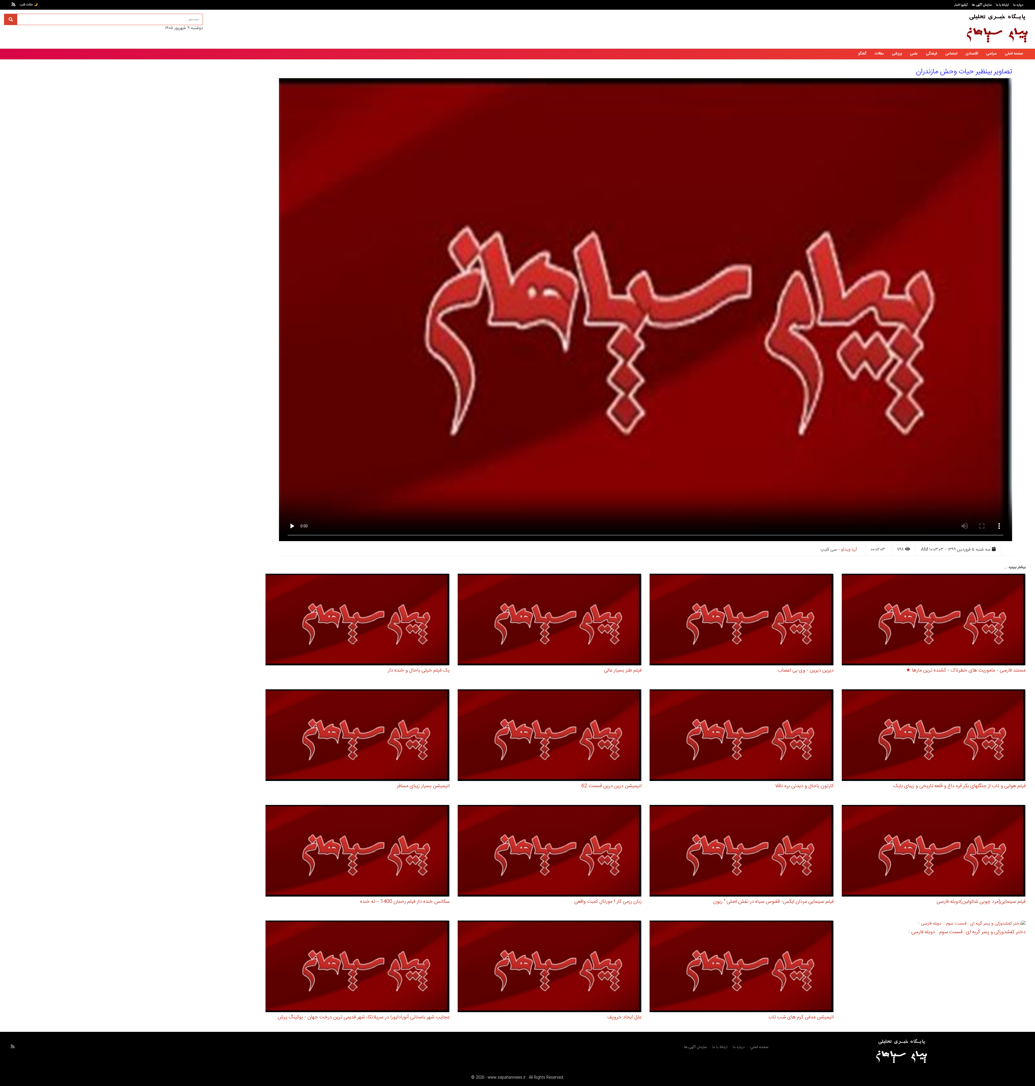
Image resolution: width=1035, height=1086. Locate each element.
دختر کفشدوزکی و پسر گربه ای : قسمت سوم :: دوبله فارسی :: (967, 932)
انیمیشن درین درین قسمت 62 (611, 786)
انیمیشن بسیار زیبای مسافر (423, 786)
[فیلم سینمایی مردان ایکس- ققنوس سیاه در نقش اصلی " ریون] (742, 851)
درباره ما (1018, 5)
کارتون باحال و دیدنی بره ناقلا (804, 786)
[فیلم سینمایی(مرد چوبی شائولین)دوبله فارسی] (934, 851)
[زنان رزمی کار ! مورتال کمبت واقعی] (550, 851)
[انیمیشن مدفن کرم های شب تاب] (742, 967)
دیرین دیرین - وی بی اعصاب (806, 670)
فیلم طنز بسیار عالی (622, 670)
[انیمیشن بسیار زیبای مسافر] (357, 736)
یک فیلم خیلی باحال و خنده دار (419, 670)
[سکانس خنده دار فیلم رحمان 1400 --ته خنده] (357, 851)
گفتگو (862, 53)
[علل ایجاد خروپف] (550, 967)
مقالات (879, 53)
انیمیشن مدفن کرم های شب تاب (801, 1017)
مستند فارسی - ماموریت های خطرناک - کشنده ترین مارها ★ (966, 670)
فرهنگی (931, 53)
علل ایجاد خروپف (624, 1017)
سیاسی (991, 53)
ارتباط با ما (1002, 5)
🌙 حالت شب (29, 4)
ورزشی (897, 53)
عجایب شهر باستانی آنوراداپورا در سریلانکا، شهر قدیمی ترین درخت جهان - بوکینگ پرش (364, 1017)
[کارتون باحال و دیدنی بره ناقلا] (742, 736)
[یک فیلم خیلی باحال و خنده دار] (357, 620)
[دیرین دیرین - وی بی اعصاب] (742, 620)
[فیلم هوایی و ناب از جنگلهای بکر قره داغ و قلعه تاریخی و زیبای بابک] (934, 736)
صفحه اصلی (1014, 53)
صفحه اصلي (759, 1047)
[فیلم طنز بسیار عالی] (550, 620)
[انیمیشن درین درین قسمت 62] (550, 736)
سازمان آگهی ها (982, 5)
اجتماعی (951, 53)
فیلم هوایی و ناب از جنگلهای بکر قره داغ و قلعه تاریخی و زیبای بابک (959, 786)
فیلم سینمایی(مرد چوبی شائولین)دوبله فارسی (981, 902)
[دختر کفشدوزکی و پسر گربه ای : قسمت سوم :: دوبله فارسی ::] (971, 924)
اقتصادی (971, 53)
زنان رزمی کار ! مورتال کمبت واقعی (607, 902)
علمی (914, 53)
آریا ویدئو (849, 549)
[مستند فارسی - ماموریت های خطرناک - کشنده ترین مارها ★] (934, 620)
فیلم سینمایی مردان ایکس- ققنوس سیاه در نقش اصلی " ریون (773, 902)
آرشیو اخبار (961, 5)
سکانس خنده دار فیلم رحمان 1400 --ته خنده (405, 902)
